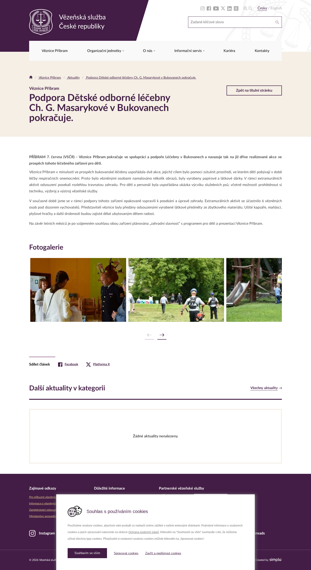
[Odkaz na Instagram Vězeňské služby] (202, 8)
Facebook (71, 364)
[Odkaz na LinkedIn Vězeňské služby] (229, 8)
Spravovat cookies (126, 553)
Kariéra (229, 51)
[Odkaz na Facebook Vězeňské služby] (209, 8)
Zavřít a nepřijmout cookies (163, 553)
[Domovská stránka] (31, 77)
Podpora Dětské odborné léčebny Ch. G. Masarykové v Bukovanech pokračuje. (140, 77)
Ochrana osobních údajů (143, 532)
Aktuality (73, 77)
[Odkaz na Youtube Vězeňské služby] (216, 8)
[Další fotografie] (161, 335)
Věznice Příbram (55, 51)
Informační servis (188, 51)
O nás (148, 51)
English (276, 8)
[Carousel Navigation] (155, 335)
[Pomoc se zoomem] (248, 8)
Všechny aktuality (264, 388)
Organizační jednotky (104, 51)
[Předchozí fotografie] (149, 335)
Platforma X (101, 364)
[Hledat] (277, 22)
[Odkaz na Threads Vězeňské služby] (236, 8)
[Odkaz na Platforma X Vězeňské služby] (223, 8)
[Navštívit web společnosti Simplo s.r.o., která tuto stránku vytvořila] (276, 560)
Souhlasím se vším (87, 553)
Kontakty (262, 51)
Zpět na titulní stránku (254, 90)
